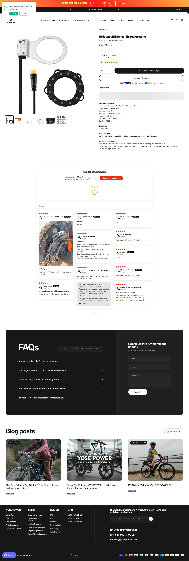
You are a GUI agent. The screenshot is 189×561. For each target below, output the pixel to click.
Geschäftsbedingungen (37, 534)
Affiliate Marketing (13, 528)
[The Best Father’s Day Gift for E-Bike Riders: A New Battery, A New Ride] (33, 460)
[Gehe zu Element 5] (50, 121)
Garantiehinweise (35, 515)
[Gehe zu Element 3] (30, 122)
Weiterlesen (10, 493)
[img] (43, 214)
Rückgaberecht (34, 524)
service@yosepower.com (123, 539)
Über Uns (10, 515)
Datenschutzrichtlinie (36, 527)
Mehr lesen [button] (83, 303)
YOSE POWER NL (75, 522)
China (114, 55)
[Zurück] (70, 9)
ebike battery (13, 443)
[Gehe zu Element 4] (40, 121)
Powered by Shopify (26, 555)
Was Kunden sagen (55, 533)
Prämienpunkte (12, 525)
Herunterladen (56, 525)
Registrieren (11, 522)
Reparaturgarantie (35, 531)
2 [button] (91, 313)
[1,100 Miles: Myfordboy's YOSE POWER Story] (155, 460)
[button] (98, 312)
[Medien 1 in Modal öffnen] (47, 71)
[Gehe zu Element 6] (61, 119)
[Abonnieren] (151, 519)
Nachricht (54, 518)
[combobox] (178, 9)
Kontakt (53, 522)
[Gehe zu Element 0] (9, 119)
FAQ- (78, 349)
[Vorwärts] (119, 9)
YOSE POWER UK (75, 515)
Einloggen (10, 518)
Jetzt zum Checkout (141, 78)
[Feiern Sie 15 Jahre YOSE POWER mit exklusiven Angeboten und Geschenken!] (94, 460)
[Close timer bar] (187, 3)
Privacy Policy (13, 10)
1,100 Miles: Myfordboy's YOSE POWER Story (151, 485)
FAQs (52, 515)
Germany (104, 55)
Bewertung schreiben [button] (111, 178)
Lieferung (54, 528)
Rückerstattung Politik (34, 519)
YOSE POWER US (75, 518)
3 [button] (95, 313)
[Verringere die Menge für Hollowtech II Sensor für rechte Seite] (101, 70)
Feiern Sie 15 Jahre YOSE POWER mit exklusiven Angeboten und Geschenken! (92, 487)
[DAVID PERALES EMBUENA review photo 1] (56, 243)
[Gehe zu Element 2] (19, 119)
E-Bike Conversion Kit (139, 443)
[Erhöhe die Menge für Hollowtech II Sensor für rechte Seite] (110, 70)
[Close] (35, 3)
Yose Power (103, 29)
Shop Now (121, 3)
